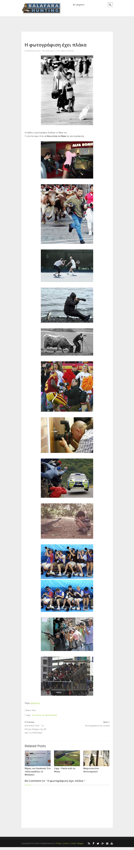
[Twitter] (98, 843)
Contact (73, 843)
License (65, 843)
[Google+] (103, 843)
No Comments (68, 51)
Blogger (80, 843)
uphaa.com (35, 703)
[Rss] (89, 843)
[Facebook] (93, 843)
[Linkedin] (107, 843)
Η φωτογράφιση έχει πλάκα (55, 45)
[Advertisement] (69, 20)
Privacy (58, 843)
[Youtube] (112, 843)
